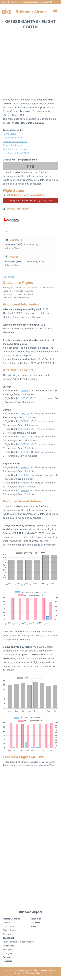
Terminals (36, 918)
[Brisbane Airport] (6, 10)
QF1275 (25, 413)
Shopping (8, 949)
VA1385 (25, 467)
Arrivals (7, 922)
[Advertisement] (30, 64)
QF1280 (25, 421)
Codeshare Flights (12, 137)
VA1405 (25, 490)
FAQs (33, 926)
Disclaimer (34, 970)
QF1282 (25, 429)
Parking (7, 957)
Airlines (7, 934)
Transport (8, 937)
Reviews (7, 960)
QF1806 (25, 452)
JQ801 (24, 390)
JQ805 (24, 398)
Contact (43, 970)
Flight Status (9, 133)
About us (52, 970)
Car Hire (35, 922)
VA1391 (25, 475)
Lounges (7, 953)
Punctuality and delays (15, 149)
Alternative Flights (12, 145)
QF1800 (25, 444)
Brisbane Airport (32, 12)
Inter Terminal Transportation (18, 941)
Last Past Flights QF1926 (16, 153)
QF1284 (25, 436)
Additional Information (15, 141)
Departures (9, 926)
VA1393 (25, 482)
